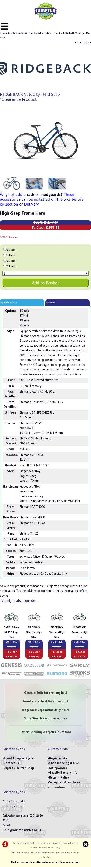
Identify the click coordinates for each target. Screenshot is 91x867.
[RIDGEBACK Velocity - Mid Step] (45, 140)
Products (5, 32)
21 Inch (11, 266)
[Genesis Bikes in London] (11, 668)
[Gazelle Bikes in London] (34, 668)
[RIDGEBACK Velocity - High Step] (34, 622)
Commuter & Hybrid (24, 32)
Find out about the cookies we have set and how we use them (45, 862)
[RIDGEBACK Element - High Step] (79, 622)
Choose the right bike (64, 763)
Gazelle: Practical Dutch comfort (45, 701)
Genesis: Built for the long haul (45, 693)
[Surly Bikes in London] (80, 668)
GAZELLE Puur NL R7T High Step (11, 632)
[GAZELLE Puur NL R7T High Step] (11, 622)
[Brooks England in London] (80, 676)
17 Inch (11, 255)
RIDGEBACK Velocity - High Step (34, 632)
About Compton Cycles (19, 758)
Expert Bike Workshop (19, 768)
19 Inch (11, 260)
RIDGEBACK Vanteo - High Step (56, 632)
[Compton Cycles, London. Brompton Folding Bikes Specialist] (45, 19)
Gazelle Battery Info (63, 773)
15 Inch (11, 249)
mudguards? (51, 194)
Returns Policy (59, 777)
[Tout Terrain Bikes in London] (11, 676)
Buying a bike (58, 758)
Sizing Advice (58, 768)
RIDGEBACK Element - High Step (80, 632)
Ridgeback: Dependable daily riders (45, 710)
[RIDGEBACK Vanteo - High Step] (57, 622)
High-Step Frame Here (22, 213)
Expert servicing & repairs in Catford (46, 732)
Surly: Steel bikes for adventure (45, 718)
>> (89, 43)
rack (30, 194)
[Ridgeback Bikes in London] (57, 668)
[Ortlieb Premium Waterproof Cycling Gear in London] (34, 676)
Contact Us (11, 763)
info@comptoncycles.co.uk (22, 830)
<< (76, 43)
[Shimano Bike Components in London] (57, 676)
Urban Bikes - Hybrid (49, 32)
